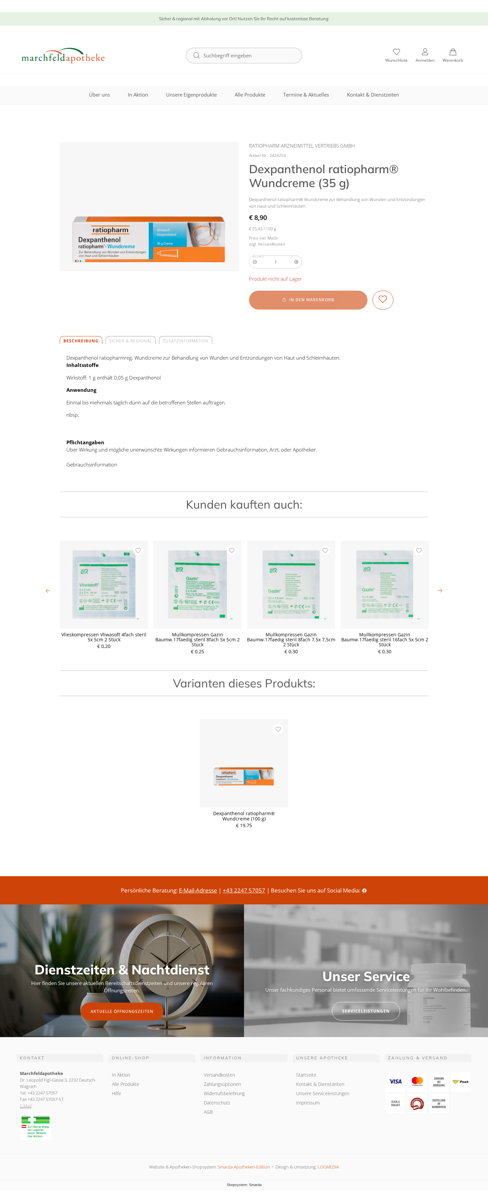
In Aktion (138, 94)
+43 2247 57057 (244, 890)
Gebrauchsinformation (91, 464)
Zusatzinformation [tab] (185, 341)
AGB (208, 1112)
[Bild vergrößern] (149, 206)
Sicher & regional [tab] (130, 341)
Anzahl (258, 255)
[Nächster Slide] (440, 591)
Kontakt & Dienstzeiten (373, 94)
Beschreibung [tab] (81, 341)
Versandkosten (219, 1075)
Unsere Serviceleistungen (322, 1093)
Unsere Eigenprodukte (191, 94)
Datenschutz (217, 1102)
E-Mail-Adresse (198, 890)
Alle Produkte (250, 94)
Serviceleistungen (366, 1011)
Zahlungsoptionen (222, 1084)
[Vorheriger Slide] (48, 591)
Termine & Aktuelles (306, 94)
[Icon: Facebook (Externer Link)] (364, 890)
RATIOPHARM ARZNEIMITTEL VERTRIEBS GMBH (302, 145)
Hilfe (116, 1093)
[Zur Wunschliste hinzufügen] (382, 300)
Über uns (99, 94)
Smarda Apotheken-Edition (244, 1167)
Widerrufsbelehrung (224, 1093)
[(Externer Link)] (60, 1127)
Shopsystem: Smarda (244, 1185)
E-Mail (26, 1106)
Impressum (308, 1102)
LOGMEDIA (328, 1167)
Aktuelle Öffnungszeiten (122, 1011)
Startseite (306, 1075)
